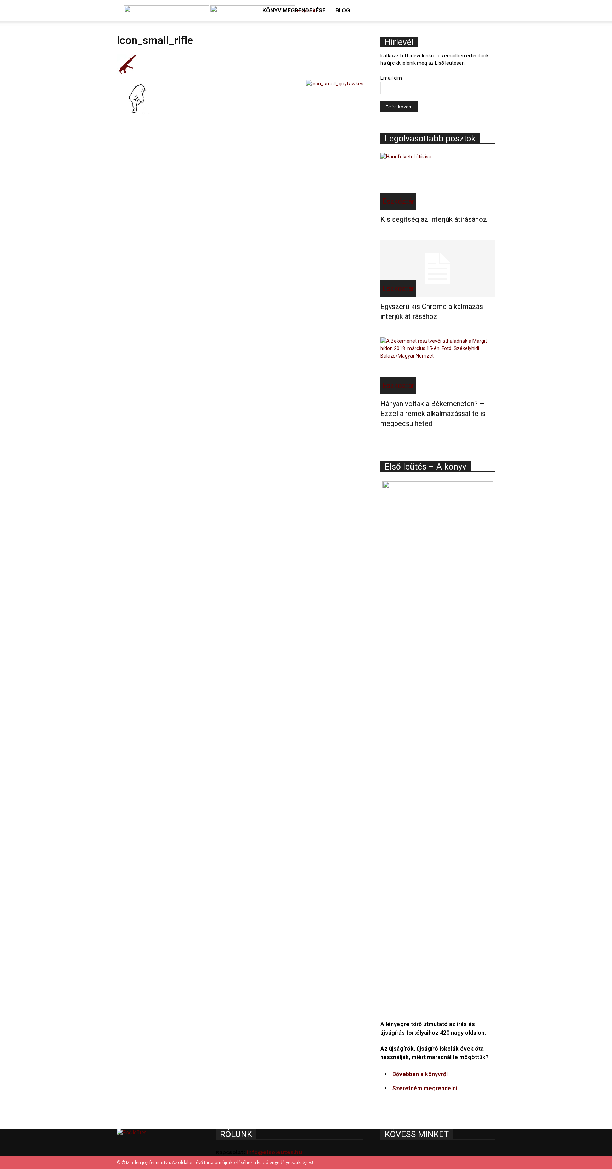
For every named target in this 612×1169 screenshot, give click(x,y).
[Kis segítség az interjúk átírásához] (437, 181)
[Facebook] (480, 31)
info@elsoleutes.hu (274, 1152)
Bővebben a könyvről (420, 1074)
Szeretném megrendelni (424, 1088)
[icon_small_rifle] (127, 72)
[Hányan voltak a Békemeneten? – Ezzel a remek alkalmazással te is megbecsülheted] (437, 365)
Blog (342, 10)
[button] (486, 11)
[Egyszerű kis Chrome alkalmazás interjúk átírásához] (437, 268)
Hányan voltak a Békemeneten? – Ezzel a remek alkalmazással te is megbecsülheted (433, 413)
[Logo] (167, 10)
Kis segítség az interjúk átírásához (433, 219)
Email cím (391, 78)
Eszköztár (398, 201)
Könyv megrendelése (293, 10)
